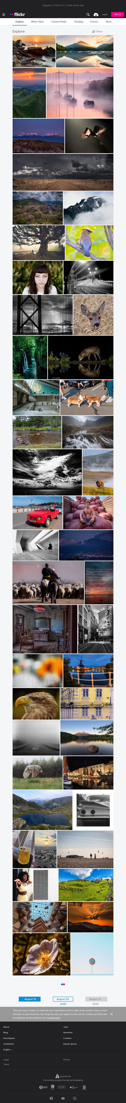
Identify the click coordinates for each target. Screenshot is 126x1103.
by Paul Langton (69, 446)
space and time (21, 555)
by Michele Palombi (72, 292)
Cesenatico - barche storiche (79, 784)
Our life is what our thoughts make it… (79, 750)
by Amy (86, 493)
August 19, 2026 (31, 1000)
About (6, 1027)
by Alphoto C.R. (19, 973)
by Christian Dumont (86, 651)
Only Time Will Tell (66, 62)
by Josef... (17, 602)
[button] (42, 64)
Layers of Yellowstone (89, 490)
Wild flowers (20, 970)
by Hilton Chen (69, 527)
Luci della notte (72, 289)
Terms (6, 1064)
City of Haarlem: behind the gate (80, 682)
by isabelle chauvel (21, 828)
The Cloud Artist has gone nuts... (30, 490)
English (6, 1049)
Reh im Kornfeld (82, 330)
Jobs (65, 1027)
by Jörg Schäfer (19, 527)
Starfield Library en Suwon (27, 927)
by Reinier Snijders (21, 188)
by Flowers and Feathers (22, 787)
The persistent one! (23, 443)
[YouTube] (63, 1098)
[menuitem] (88, 14)
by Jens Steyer (91, 602)
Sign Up (117, 14)
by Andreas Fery (80, 333)
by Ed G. (68, 222)
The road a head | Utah (25, 186)
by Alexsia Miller (15, 899)
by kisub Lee (18, 685)
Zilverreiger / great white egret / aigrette (81, 148)
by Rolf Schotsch (64, 866)
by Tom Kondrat (19, 753)
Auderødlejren (21, 410)
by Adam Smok (19, 258)
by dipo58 (68, 685)
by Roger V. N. (19, 651)
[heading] (17, 14)
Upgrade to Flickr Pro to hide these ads (63, 5)
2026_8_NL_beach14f (69, 863)
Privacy (66, 1059)
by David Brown (20, 151)
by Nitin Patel (72, 258)
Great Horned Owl (23, 784)
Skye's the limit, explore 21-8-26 (79, 443)
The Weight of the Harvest (77, 524)
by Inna (17, 866)
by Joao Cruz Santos (79, 973)
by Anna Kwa (62, 65)
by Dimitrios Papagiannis (83, 828)
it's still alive (20, 255)
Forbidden (77, 970)
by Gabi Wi (66, 717)
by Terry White (19, 446)
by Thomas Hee (19, 377)
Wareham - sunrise (57, 113)
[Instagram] (75, 1098)
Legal (6, 1059)
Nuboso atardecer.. (78, 927)
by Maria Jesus (74, 930)
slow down (19, 750)
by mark (68, 787)
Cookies (67, 1038)
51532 (17, 648)
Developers (9, 1038)
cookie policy (53, 1017)
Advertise (68, 1032)
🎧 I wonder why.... (23, 714)
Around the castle (70, 714)
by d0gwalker (19, 558)
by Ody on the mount (21, 493)
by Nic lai (17, 930)
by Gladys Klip (71, 151)
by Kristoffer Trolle (20, 413)
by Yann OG (18, 116)
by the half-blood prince (70, 413)
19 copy (15, 896)
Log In (105, 14)
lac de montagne (22, 825)
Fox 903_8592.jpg (58, 374)
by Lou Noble (18, 292)
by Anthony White (54, 116)
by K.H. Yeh (38, 899)
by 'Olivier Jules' (20, 65)
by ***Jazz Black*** (21, 717)
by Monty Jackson (20, 222)
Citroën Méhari (21, 524)
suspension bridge (23, 330)
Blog (5, 1032)
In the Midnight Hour (24, 148)
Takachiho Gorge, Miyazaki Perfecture (21, 374)
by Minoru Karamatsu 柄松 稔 (25, 333)
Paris (81, 648)
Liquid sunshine (21, 863)
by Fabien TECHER (67, 899)
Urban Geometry (38, 896)
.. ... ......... (18, 682)
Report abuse (70, 1044)
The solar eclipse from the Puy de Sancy (21, 113)
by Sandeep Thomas (69, 753)
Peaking (69, 220)
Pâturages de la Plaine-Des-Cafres (77, 896)
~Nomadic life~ (21, 599)
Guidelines (8, 1044)
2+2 (76, 825)
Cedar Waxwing (74, 255)
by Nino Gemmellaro (67, 558)
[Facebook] (51, 1098)
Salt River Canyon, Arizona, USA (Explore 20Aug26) (29, 220)
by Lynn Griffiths (55, 377)
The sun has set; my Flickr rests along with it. (91, 599)
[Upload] (96, 14)
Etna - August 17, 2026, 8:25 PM (76, 555)
